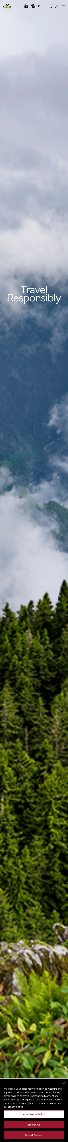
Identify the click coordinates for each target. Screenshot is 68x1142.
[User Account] (57, 6)
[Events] (26, 6)
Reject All (34, 1124)
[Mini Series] (33, 6)
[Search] (50, 6)
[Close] (64, 1083)
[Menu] (63, 6)
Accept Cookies (34, 1135)
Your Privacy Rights (34, 1114)
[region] (34, 1110)
